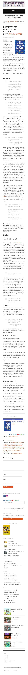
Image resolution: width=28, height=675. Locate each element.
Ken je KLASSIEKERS (9, 598)
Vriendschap (6, 452)
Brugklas (5, 444)
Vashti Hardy (14, 543)
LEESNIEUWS (14, 638)
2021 (11, 442)
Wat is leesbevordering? (10, 573)
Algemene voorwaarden (10, 660)
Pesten (22, 447)
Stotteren (14, 448)
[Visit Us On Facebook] (4, 496)
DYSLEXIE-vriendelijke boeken (11, 596)
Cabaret (9, 444)
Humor (8, 440)
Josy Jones (9, 555)
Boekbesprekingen (14, 21)
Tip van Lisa (10, 450)
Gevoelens (19, 444)
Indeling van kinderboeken (10, 576)
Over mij (6, 656)
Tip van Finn (20, 448)
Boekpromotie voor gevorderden (12, 582)
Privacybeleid (7, 662)
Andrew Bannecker (17, 453)
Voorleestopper (17, 450)
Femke (5, 37)
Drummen (14, 444)
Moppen (14, 447)
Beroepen (21, 442)
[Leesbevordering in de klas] (14, 3)
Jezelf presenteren (12, 445)
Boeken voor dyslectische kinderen (12, 584)
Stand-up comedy (7, 448)
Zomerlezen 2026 (8, 561)
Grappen (5, 445)
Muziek (18, 447)
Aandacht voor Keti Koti (16, 609)
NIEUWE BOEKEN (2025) (10, 592)
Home (8, 21)
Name (4, 474)
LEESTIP (13, 611)
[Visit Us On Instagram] (7, 496)
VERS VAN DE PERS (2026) (10, 590)
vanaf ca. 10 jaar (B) (13, 436)
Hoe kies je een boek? (9, 578)
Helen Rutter (15, 34)
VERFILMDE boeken (9, 600)
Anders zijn (15, 442)
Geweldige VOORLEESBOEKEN (11, 594)
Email (4, 479)
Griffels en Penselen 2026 (10, 563)
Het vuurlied (11, 541)
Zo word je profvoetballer (17, 625)
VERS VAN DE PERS (15, 627)
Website (4, 483)
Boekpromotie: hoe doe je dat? (11, 580)
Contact (6, 658)
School (12, 440)
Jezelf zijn (19, 445)
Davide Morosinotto (11, 549)
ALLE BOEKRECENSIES (9, 602)
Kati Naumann (15, 555)
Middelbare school (7, 447)
